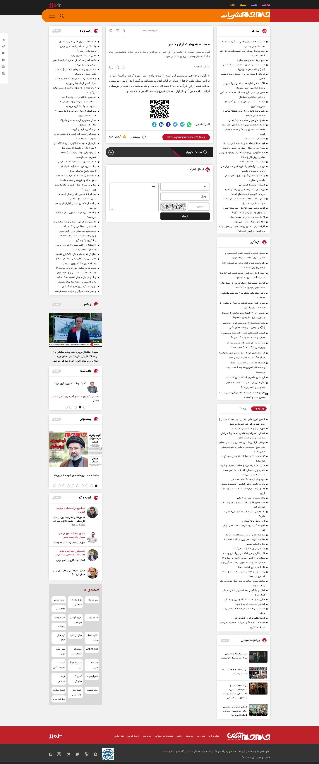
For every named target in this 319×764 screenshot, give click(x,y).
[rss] (3, 74)
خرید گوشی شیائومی (75, 620)
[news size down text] (123, 67)
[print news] (111, 31)
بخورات (61, 627)
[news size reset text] (117, 67)
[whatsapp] (189, 124)
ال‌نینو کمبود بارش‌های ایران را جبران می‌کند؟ (69, 572)
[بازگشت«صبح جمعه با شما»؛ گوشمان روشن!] (257, 673)
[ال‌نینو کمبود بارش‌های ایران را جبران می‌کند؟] (92, 573)
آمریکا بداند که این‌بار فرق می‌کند (69, 383)
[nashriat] (245, 15)
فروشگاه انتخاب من (76, 651)
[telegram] (3, 47)
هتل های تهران (60, 651)
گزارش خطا (115, 137)
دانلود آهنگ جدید (92, 637)
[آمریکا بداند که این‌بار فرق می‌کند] (93, 387)
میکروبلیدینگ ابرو (75, 665)
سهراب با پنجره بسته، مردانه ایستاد (69, 543)
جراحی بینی (92, 618)
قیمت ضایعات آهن (59, 665)
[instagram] (3, 41)
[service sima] (243, 5)
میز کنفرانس (59, 699)
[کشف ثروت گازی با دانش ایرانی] (92, 555)
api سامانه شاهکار (76, 602)
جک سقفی (92, 690)
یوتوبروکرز (60, 609)
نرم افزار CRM (61, 637)
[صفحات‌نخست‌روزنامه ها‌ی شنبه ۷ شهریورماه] (75, 449)
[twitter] (3, 54)
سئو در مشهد (75, 635)
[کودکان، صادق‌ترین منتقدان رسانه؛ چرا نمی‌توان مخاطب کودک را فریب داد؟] (257, 710)
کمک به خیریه (94, 665)
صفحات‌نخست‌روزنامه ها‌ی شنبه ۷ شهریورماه (76, 475)
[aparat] (3, 60)
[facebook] (168, 124)
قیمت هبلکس (61, 678)
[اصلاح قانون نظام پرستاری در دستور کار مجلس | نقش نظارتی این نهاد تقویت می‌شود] (92, 516)
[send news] (117, 31)
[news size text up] (111, 67)
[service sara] (254, 5)
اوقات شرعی (133, 736)
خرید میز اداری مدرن (76, 692)
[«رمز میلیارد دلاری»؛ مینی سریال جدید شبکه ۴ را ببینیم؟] (257, 657)
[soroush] (154, 124)
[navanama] (266, 5)
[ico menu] (53, 15)
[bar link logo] (55, 6)
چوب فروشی (59, 600)
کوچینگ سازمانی (77, 678)
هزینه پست (59, 618)
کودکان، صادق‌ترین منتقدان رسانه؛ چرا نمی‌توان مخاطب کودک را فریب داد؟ (235, 711)
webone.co (92, 649)
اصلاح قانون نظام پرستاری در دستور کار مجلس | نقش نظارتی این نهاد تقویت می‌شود (69, 521)
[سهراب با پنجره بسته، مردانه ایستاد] (92, 538)
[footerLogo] (248, 736)
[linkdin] (161, 124)
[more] (225, 640)
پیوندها (189, 736)
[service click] (232, 5)
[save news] (123, 31)
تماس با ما (214, 736)
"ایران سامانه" (248, 758)
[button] (84, 407)
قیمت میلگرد (59, 690)
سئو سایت (93, 600)
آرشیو (179, 736)
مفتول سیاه (93, 676)
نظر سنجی (119, 736)
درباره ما (201, 736)
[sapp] (3, 67)
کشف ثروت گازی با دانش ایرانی (70, 560)
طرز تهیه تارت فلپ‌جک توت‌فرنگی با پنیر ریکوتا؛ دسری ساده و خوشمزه (242, 395)
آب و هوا (147, 736)
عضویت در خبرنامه (164, 736)
